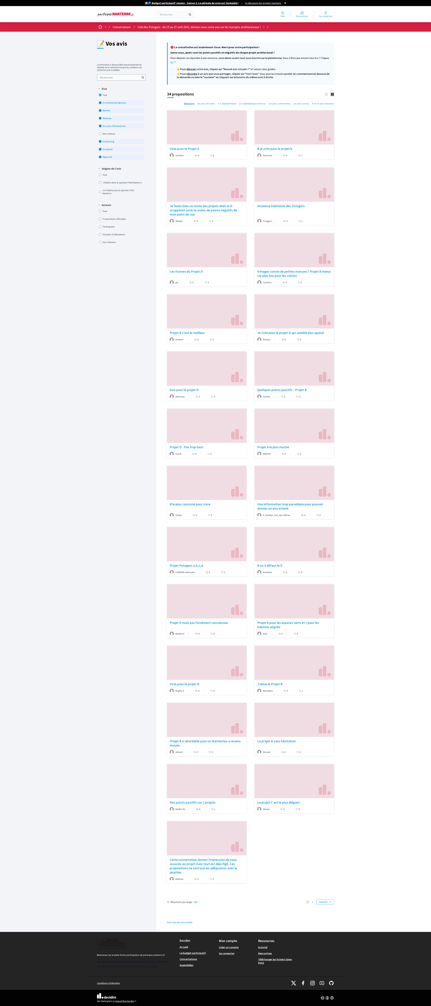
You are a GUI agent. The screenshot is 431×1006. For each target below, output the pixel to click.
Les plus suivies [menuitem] (301, 103)
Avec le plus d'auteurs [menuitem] (323, 103)
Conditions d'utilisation (108, 983)
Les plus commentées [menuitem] (279, 103)
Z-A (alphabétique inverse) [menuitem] (252, 103)
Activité (262, 947)
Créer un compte (229, 947)
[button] (102, 88)
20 (195, 902)
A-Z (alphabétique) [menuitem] (227, 103)
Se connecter (227, 953)
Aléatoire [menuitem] (189, 103)
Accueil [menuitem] (184, 947)
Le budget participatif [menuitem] (193, 953)
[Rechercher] (190, 14)
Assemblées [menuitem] (186, 965)
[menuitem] (121, 77)
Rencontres (265, 953)
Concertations (122, 27)
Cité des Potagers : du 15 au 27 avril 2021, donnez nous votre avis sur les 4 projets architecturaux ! (199, 27)
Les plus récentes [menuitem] (206, 103)
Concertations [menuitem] (188, 959)
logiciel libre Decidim (126, 1001)
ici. (173, 62)
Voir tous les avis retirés (179, 922)
